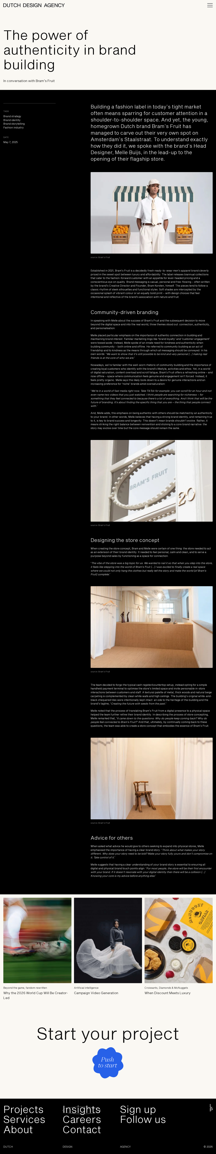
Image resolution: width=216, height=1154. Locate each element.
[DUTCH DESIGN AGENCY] (34, 5)
